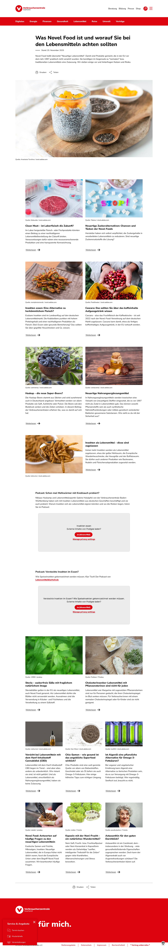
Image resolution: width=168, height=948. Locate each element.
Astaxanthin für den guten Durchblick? (120, 837)
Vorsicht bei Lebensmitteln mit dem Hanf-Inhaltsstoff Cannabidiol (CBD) (43, 757)
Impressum (101, 945)
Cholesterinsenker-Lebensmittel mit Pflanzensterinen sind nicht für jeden (106, 684)
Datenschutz (86, 945)
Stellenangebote (68, 945)
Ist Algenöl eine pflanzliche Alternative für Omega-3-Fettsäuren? (121, 757)
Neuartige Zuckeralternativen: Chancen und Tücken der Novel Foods (110, 227)
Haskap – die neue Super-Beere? (44, 393)
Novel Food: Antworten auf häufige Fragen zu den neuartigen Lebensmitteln (40, 838)
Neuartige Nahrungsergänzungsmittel (107, 393)
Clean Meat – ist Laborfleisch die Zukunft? (49, 225)
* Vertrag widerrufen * (140, 945)
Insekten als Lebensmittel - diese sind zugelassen (107, 444)
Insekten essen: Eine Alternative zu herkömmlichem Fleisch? (45, 309)
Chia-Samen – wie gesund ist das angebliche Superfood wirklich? (82, 757)
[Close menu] (34, 922)
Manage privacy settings (84, 539)
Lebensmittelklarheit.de (47, 579)
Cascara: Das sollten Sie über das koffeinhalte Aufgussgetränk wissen (111, 309)
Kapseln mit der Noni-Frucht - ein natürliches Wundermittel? (82, 837)
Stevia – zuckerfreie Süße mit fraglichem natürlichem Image (48, 684)
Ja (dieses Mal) (83, 534)
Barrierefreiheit (118, 945)
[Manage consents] (163, 943)
